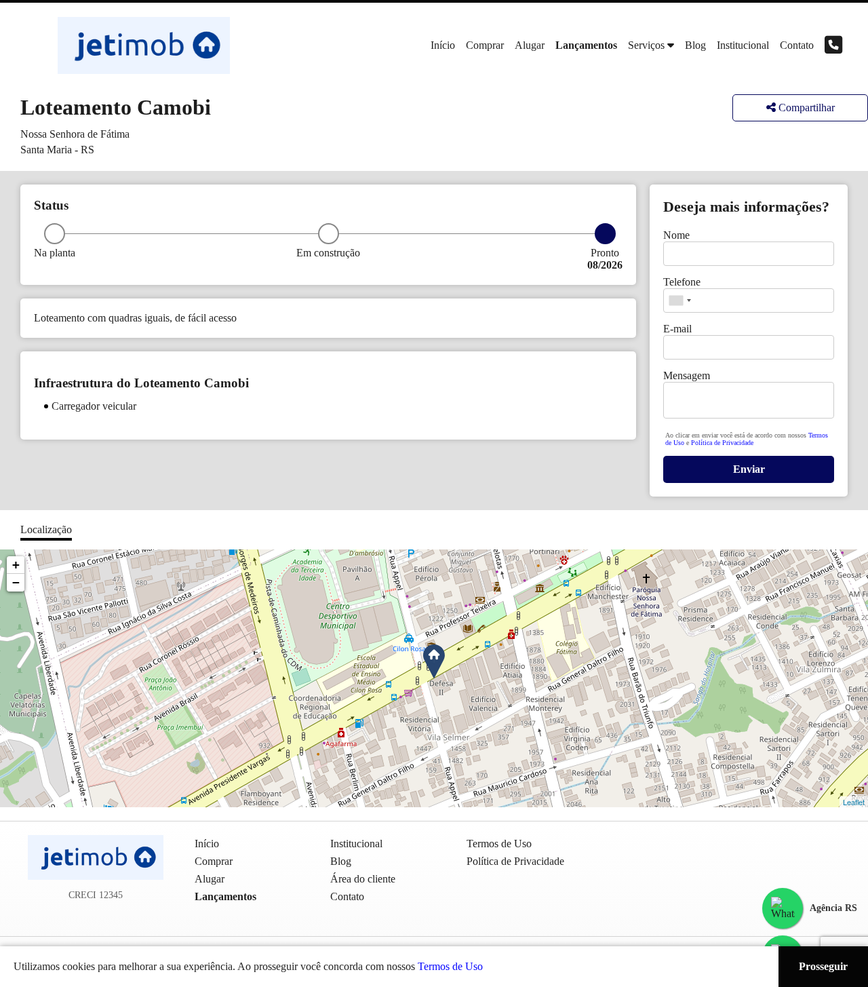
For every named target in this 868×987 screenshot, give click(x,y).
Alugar (530, 45)
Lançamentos (586, 45)
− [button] (16, 582)
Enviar (749, 469)
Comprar (485, 45)
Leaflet (854, 801)
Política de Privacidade (722, 442)
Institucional (743, 45)
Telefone (682, 282)
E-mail (677, 328)
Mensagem (686, 375)
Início (443, 45)
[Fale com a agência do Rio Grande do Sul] (782, 908)
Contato (797, 45)
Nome (676, 235)
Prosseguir (823, 966)
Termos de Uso (450, 966)
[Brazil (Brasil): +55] (679, 300)
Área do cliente (362, 879)
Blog (695, 45)
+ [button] (16, 565)
